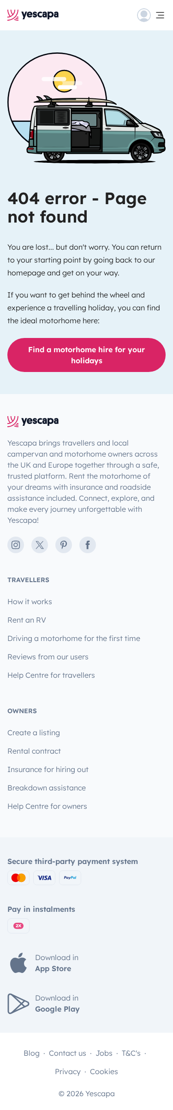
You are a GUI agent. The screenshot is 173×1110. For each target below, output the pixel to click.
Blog (32, 1053)
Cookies (104, 1071)
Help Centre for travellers (51, 675)
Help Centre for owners (47, 806)
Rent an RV (26, 619)
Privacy (68, 1071)
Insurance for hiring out (48, 769)
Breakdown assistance (46, 787)
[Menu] (151, 15)
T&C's (131, 1053)
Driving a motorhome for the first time (73, 638)
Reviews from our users (48, 656)
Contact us (67, 1053)
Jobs (104, 1053)
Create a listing (33, 732)
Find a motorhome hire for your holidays (86, 355)
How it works (29, 601)
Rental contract (34, 750)
